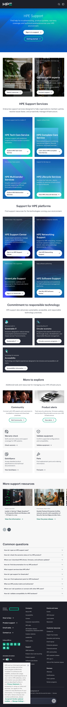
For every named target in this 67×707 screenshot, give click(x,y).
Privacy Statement (13, 684)
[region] (33, 505)
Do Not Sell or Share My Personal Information (40, 693)
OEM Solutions (30, 650)
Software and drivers (32, 660)
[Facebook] (18, 644)
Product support (30, 657)
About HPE (29, 611)
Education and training (53, 638)
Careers (28, 618)
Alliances (49, 672)
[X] (7, 644)
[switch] (6, 659)
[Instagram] (11, 644)
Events (48, 611)
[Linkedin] (4, 644)
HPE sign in (50, 659)
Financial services (52, 648)
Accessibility (29, 615)
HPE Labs (28, 625)
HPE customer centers (53, 655)
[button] (28, 665)
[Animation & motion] (7, 659)
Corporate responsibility (32, 622)
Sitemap (55, 693)
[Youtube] (4, 648)
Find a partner (51, 678)
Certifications (50, 675)
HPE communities (52, 652)
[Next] (9, 529)
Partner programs (52, 682)
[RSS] (7, 648)
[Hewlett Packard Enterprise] (7, 4)
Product (9, 623)
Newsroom (50, 622)
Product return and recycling (34, 654)
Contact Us (50, 631)
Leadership (29, 637)
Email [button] (7, 628)
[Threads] (15, 644)
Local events (50, 618)
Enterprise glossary (52, 645)
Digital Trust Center (52, 635)
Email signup (50, 641)
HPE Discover (50, 615)
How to (7, 618)
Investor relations (30, 634)
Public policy (29, 641)
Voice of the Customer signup (55, 662)
